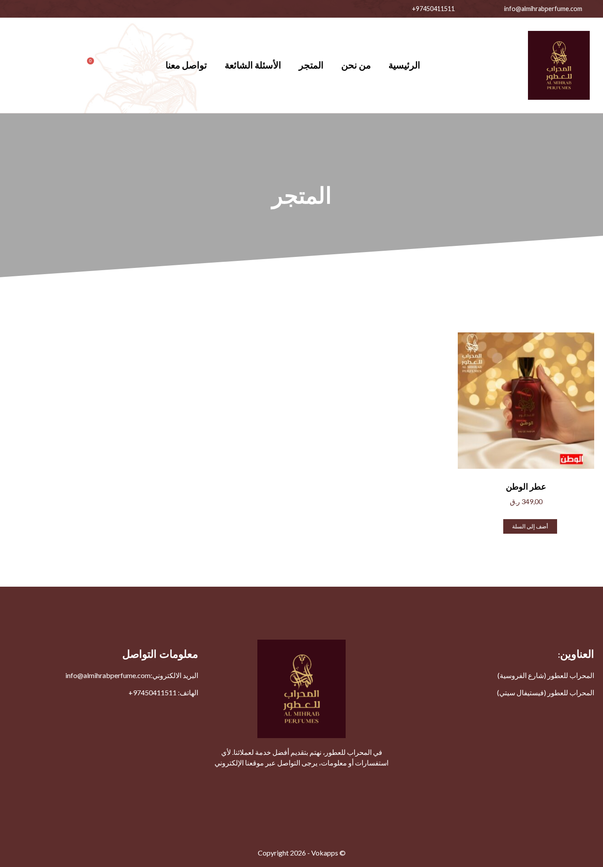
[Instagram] (72, 8)
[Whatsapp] (53, 8)
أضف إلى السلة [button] (530, 526)
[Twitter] (112, 8)
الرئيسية (404, 65)
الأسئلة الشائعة (253, 65)
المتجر (311, 65)
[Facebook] (132, 8)
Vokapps (324, 852)
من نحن (356, 65)
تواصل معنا (186, 65)
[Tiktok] (13, 8)
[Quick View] (499, 525)
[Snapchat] (33, 8)
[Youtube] (92, 8)
